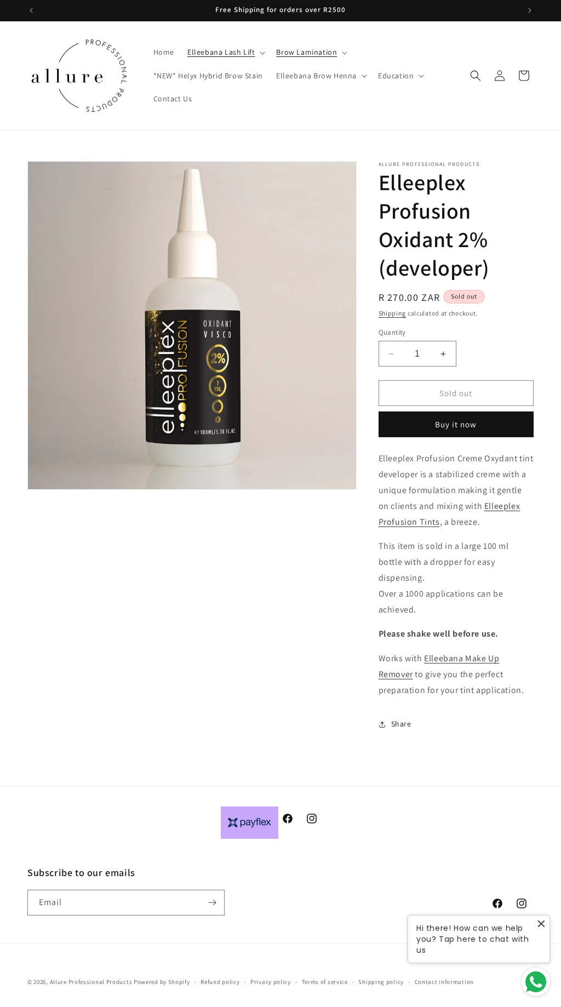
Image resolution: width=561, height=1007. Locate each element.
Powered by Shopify (162, 982)
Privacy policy (270, 982)
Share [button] (401, 724)
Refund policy (220, 982)
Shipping (393, 313)
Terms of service (325, 982)
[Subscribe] (212, 903)
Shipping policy (381, 982)
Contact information (444, 982)
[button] (225, 52)
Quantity (392, 332)
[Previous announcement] (31, 10)
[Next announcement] (530, 10)
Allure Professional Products (91, 982)
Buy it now (456, 424)
